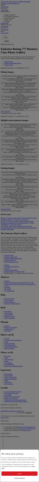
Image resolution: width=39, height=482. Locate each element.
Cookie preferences (19, 478)
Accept (19, 473)
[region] (19, 465)
